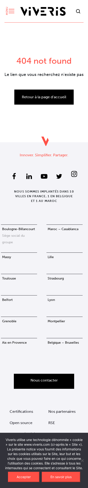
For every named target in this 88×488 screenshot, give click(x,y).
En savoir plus (61, 477)
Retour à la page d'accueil (44, 97)
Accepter (24, 477)
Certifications (21, 411)
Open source (21, 423)
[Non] (82, 460)
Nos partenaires (62, 411)
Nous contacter (44, 380)
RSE (51, 423)
